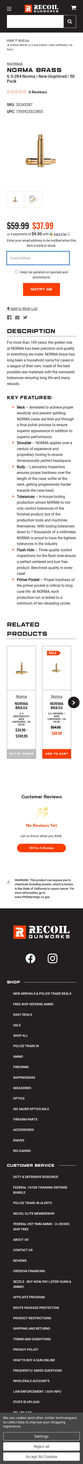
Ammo (18, 1056)
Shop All (20, 1035)
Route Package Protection (36, 1308)
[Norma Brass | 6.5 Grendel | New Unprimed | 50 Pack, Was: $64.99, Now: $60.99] (56, 668)
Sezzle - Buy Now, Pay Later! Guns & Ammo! (42, 1284)
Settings (41, 1436)
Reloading (22, 1151)
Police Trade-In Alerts (32, 1203)
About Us (20, 1239)
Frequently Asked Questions (37, 1370)
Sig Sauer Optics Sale (31, 1109)
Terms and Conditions (32, 1339)
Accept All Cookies (41, 1456)
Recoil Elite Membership (34, 1213)
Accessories (23, 1130)
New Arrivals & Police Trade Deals (42, 993)
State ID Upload (26, 1402)
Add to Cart (56, 754)
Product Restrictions (32, 1318)
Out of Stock (21, 754)
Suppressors (24, 1077)
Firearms (21, 1067)
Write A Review (41, 848)
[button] (41, 234)
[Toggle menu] (9, 8)
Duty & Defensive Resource (35, 1177)
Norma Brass (21, 714)
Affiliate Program (29, 1297)
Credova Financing (29, 1271)
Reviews (20, 1260)
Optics (18, 1098)
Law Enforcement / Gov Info (37, 1391)
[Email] (17, 317)
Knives (18, 1140)
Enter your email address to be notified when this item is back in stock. (41, 243)
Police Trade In (26, 1046)
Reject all (41, 1446)
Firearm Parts (25, 1119)
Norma (21, 696)
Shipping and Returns (31, 1328)
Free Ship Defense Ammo (33, 1004)
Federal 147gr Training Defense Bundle (40, 1190)
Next (71, 702)
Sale (17, 1025)
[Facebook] (9, 317)
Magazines (22, 1088)
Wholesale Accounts (31, 1381)
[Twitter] (25, 317)
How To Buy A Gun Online (34, 1360)
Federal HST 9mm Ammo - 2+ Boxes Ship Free (41, 1226)
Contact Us (23, 1250)
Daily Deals (22, 1014)
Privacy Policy (25, 1349)
